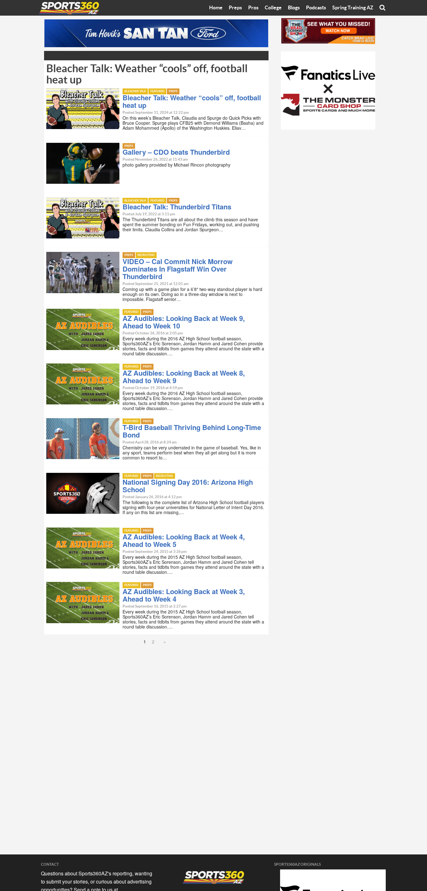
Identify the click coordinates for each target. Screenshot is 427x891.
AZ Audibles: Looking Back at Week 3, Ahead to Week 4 (184, 595)
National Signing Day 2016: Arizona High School (188, 485)
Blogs (294, 7)
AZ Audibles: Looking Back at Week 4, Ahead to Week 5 (184, 540)
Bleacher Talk (135, 91)
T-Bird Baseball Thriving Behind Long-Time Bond (192, 431)
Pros (253, 7)
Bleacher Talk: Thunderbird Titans (177, 207)
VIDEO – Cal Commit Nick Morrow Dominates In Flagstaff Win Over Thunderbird (178, 268)
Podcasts (316, 7)
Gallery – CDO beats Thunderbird (176, 152)
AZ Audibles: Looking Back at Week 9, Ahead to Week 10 (184, 322)
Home (216, 7)
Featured (157, 91)
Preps (235, 7)
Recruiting (146, 255)
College (273, 7)
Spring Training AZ (352, 7)
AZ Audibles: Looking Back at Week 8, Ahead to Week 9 (184, 376)
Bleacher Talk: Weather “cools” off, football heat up (192, 101)
